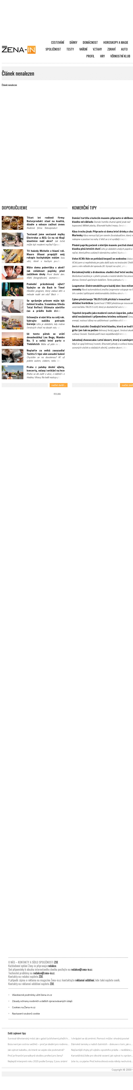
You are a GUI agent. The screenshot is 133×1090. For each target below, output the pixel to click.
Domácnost (90, 42)
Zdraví (111, 49)
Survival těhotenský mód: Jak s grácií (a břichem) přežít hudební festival (39, 1038)
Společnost (53, 49)
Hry (102, 56)
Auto (124, 49)
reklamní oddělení (84, 980)
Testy (70, 49)
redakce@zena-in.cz (81, 969)
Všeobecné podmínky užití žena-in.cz (32, 995)
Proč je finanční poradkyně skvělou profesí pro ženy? (35, 1055)
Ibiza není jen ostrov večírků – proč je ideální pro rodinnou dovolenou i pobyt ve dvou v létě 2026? (39, 1044)
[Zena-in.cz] (21, 49)
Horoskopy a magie (115, 42)
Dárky (73, 42)
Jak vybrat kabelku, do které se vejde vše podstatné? (36, 1050)
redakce (52, 966)
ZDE (56, 962)
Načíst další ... (58, 385)
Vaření (83, 49)
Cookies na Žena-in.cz (23, 1007)
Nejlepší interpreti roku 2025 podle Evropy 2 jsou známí (37, 1061)
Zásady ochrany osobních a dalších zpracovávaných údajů (42, 1001)
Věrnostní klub (120, 56)
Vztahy (97, 49)
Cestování (57, 42)
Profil (90, 56)
